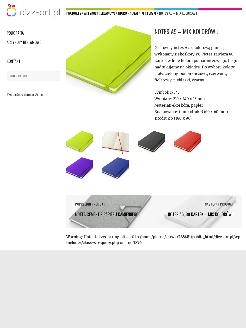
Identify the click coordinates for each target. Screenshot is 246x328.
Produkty (73, 13)
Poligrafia (15, 33)
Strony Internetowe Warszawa (30, 95)
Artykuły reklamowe (24, 42)
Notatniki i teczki (143, 13)
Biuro (122, 13)
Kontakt (13, 61)
